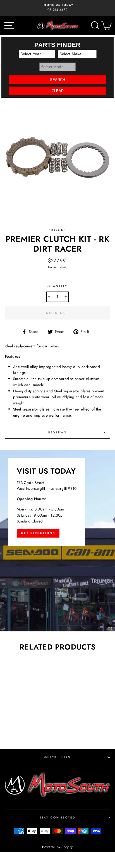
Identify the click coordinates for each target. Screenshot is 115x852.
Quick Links (57, 757)
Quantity (57, 286)
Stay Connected (57, 817)
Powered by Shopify (57, 846)
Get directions (38, 533)
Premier (57, 230)
